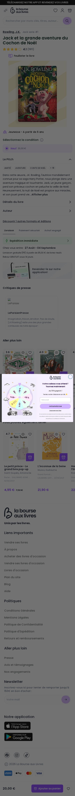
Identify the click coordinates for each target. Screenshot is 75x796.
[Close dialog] (70, 377)
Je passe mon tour (55, 410)
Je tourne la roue (55, 406)
